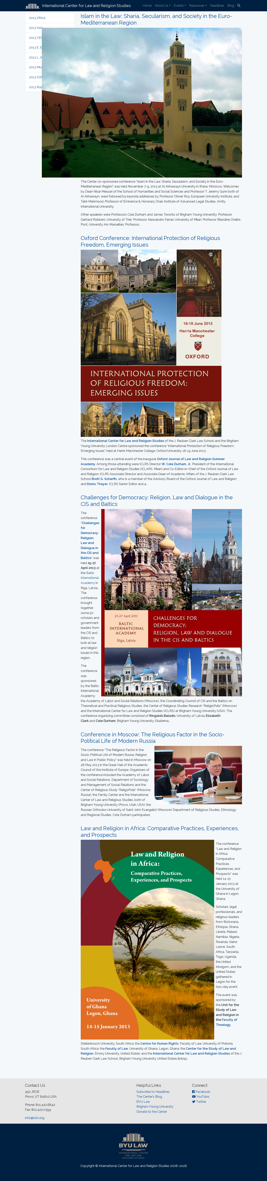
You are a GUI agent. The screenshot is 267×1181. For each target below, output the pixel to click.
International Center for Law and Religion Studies (191, 1053)
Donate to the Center (151, 1111)
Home (147, 5)
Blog (230, 5)
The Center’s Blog (149, 1096)
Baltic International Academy (90, 578)
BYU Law (143, 1102)
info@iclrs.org (34, 1118)
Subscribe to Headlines (153, 1092)
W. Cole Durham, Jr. (176, 464)
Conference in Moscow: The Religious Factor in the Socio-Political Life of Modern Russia (153, 737)
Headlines (217, 5)
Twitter (200, 1102)
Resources (196, 5)
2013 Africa (37, 18)
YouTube (202, 1096)
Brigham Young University (154, 1106)
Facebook (202, 1092)
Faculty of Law (116, 1048)
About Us (161, 5)
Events (179, 5)
